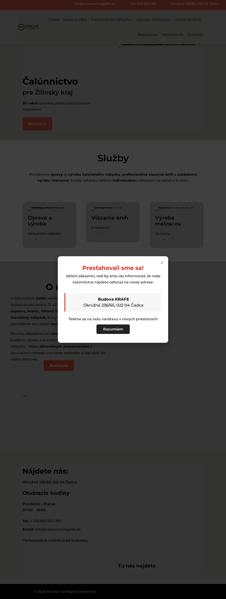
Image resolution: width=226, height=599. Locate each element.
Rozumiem (113, 329)
